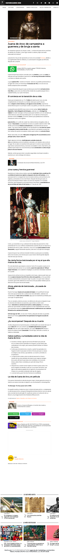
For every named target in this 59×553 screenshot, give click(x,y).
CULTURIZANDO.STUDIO (21, 550)
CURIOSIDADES (20, 7)
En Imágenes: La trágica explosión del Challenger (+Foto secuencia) (11, 517)
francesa (43, 58)
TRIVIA (4, 7)
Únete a (13, 413)
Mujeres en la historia (32, 398)
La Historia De (11, 41)
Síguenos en (38, 413)
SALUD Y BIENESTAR (45, 7)
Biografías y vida (24, 398)
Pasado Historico (19, 459)
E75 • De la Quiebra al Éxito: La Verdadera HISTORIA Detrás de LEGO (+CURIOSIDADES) (13, 545)
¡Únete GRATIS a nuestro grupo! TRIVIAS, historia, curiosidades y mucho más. (31, 69)
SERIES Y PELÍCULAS (31, 7)
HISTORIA (11, 7)
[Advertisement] (29, 479)
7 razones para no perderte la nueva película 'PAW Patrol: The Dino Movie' (35, 545)
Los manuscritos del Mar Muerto (34, 516)
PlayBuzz (18, 398)
